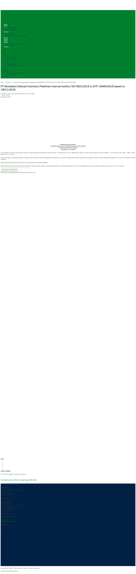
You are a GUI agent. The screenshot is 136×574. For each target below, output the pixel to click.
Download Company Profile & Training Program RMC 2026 (18, 480)
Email (7, 95)
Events (6, 37)
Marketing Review (12, 45)
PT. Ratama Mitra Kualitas (20, 568)
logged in (11, 474)
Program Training (11, 34)
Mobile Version (14, 571)
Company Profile (11, 27)
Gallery (6, 42)
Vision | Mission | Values (13, 28)
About (5, 26)
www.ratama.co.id (6, 520)
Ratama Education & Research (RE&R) (17, 36)
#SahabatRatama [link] (9, 166)
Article (6, 39)
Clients (6, 40)
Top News (28, 94)
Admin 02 (10, 94)
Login (8, 48)
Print (3, 95)
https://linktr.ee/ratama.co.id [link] (9, 171)
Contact (6, 46)
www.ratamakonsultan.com (9, 521)
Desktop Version (5, 571)
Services (6, 31)
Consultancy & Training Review (15, 43)
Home (5, 24)
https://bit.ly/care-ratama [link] (116, 166)
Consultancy (10, 33)
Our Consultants (11, 30)
